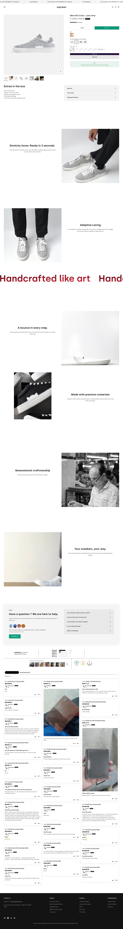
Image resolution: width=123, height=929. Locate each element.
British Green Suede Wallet (54, 824)
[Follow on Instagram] (5, 918)
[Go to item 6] (31, 78)
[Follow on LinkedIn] (11, 918)
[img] (21, 652)
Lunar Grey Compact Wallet (15, 700)
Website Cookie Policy (56, 909)
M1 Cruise (82, 909)
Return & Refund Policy (56, 904)
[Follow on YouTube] (8, 918)
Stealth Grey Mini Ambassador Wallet (95, 720)
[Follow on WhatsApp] (14, 918)
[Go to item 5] (26, 78)
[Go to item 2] (11, 78)
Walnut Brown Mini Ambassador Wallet (96, 702)
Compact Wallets (84, 901)
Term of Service (112, 904)
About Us (110, 907)
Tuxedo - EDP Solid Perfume (93, 681)
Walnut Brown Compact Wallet (16, 681)
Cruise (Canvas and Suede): (78, 39)
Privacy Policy (112, 901)
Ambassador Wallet (85, 904)
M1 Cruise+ (82, 912)
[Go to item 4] (21, 78)
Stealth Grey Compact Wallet (15, 719)
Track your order (54, 901)
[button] (54, 650)
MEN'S (82, 28)
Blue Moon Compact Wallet (93, 829)
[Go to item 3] (16, 78)
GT (71, 32)
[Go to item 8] (42, 78)
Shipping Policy (54, 907)
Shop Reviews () (25, 672)
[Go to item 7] (37, 78)
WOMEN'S (107, 28)
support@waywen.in (16, 901)
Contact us (15, 636)
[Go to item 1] (6, 78)
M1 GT (81, 907)
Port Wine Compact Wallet (54, 786)
